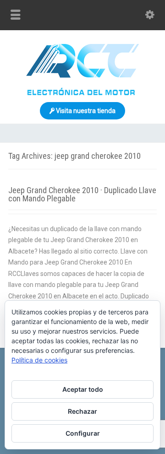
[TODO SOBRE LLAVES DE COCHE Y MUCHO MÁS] (82, 93)
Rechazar (82, 411)
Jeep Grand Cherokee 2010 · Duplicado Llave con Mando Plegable (82, 194)
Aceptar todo (82, 389)
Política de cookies (39, 360)
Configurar (83, 433)
